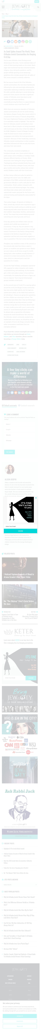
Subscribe (20, 531)
